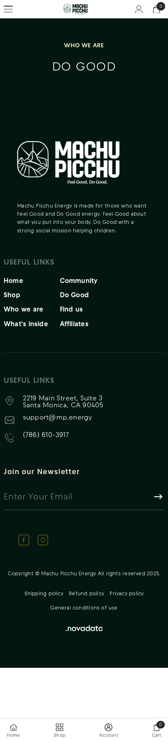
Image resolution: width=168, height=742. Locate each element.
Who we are (23, 309)
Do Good (74, 294)
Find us (71, 309)
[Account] (139, 9)
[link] (108, 731)
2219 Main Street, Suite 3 (63, 401)
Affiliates (74, 323)
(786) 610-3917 (46, 435)
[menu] (8, 9)
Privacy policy (127, 593)
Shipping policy (43, 593)
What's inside (26, 323)
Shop (12, 294)
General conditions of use (83, 607)
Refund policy (86, 593)
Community (79, 280)
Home (13, 280)
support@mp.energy (57, 418)
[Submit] (158, 496)
